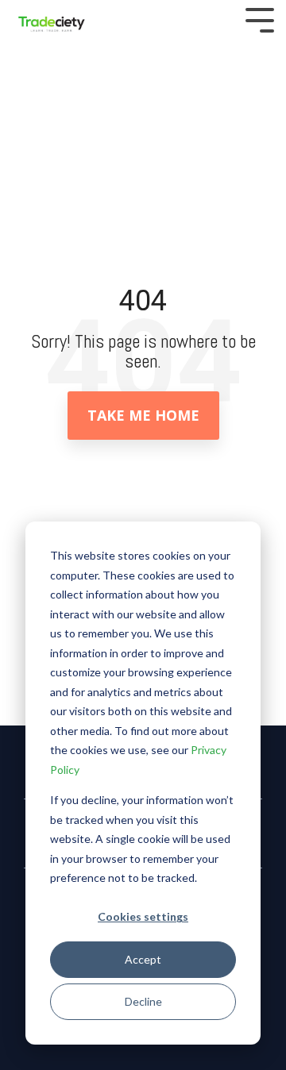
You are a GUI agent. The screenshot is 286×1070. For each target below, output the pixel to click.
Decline (143, 1001)
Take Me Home (143, 415)
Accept (143, 959)
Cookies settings (143, 916)
